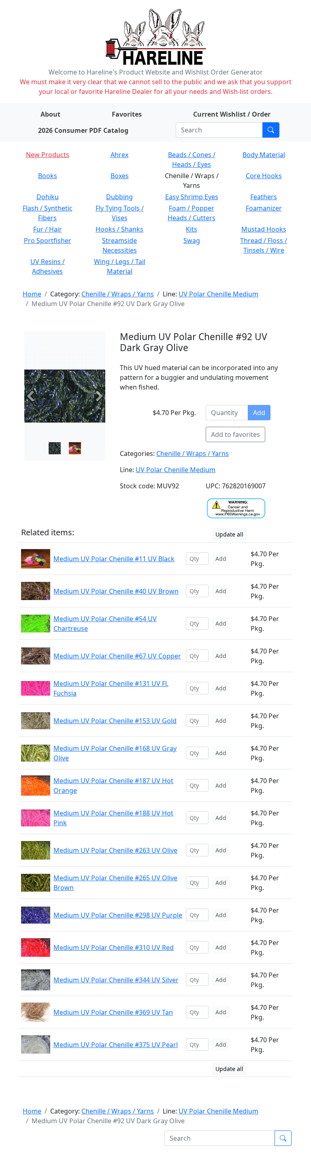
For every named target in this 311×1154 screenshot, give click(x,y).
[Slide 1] (75, 448)
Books (47, 175)
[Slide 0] (55, 448)
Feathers (263, 196)
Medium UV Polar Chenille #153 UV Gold (115, 720)
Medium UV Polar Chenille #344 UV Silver (116, 979)
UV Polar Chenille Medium (218, 294)
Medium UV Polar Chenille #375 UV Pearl (115, 1044)
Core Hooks (264, 175)
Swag (191, 240)
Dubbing (119, 196)
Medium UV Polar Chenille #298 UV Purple (117, 915)
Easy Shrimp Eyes (191, 196)
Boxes (120, 175)
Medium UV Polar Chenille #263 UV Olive (115, 850)
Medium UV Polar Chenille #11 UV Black (114, 558)
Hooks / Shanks (119, 229)
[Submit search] (270, 130)
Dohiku (47, 196)
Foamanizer (264, 208)
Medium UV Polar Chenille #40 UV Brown (116, 591)
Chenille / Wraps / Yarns (117, 294)
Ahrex (119, 154)
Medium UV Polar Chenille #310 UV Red (113, 947)
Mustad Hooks (263, 229)
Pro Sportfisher (47, 240)
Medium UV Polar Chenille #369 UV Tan (113, 1012)
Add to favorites (235, 434)
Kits (191, 229)
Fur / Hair (47, 229)
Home (32, 294)
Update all (229, 534)
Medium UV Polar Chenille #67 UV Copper (117, 656)
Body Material (264, 154)
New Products (47, 154)
